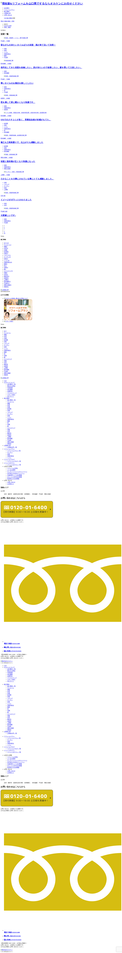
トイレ (6, 260)
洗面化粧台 (8, 262)
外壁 (6, 248)
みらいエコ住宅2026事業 (14, 477)
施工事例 (6, 11)
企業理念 (10, 391)
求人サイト (10, 396)
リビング (7, 255)
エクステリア (8, 271)
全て (6, 243)
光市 (6, 274)
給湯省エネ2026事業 (13, 478)
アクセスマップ (12, 393)
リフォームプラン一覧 (14, 450)
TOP (5, 381)
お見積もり (10, 484)
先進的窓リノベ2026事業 (14, 475)
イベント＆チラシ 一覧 (14, 464)
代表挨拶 (10, 387)
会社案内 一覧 (11, 384)
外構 (5, 250)
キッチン (7, 257)
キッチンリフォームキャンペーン (17, 471)
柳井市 (6, 276)
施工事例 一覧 (11, 400)
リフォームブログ (9, 459)
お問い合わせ (8, 15)
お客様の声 (7, 13)
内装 (6, 253)
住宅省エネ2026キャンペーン (16, 473)
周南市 (6, 286)
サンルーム (7, 244)
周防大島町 (7, 285)
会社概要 (10, 389)
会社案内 (6, 8)
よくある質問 (11, 470)
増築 (5, 272)
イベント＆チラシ (9, 463)
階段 (5, 264)
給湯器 (6, 251)
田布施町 (7, 281)
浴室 (6, 258)
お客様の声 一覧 (12, 447)
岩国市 (6, 278)
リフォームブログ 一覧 (14, 461)
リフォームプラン (9, 9)
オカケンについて (9, 382)
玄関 (6, 267)
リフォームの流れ (12, 468)
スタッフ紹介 (11, 394)
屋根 (5, 246)
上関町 (6, 279)
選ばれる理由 (11, 386)
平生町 (6, 283)
